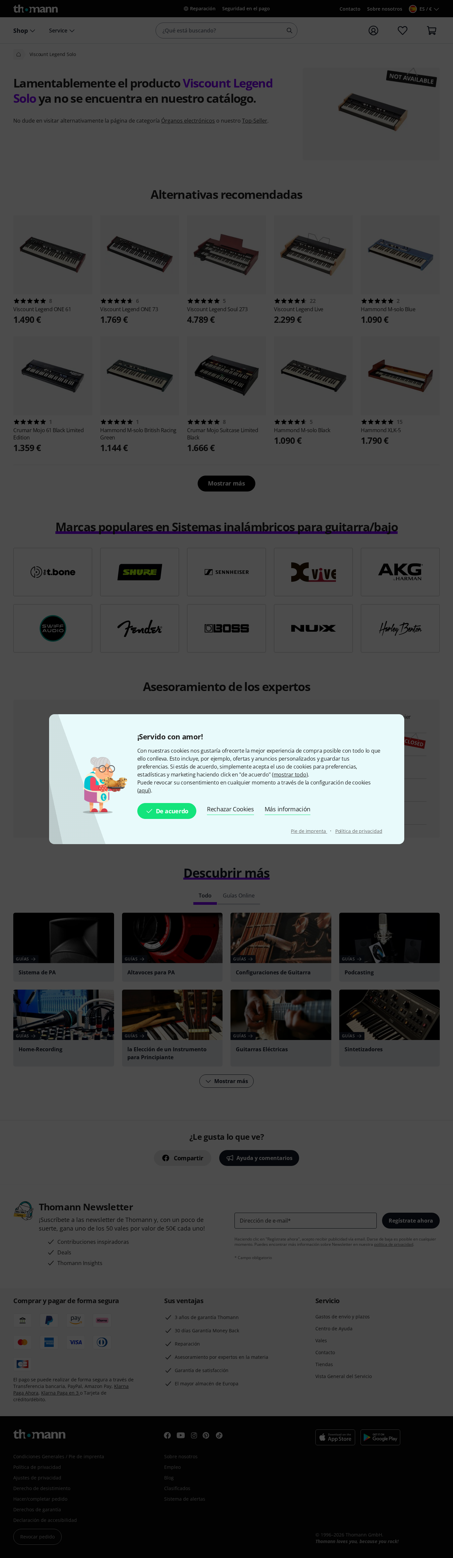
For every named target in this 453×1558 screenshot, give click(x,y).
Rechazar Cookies (230, 809)
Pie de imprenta (309, 831)
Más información (287, 809)
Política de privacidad (358, 831)
